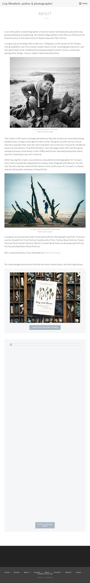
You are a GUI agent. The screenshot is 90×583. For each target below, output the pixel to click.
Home (7, 572)
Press (47, 572)
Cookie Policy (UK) (45, 574)
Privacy (68, 572)
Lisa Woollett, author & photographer (27, 3)
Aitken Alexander (52, 252)
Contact (57, 572)
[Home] (41, 18)
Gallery (37, 572)
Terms (78, 572)
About (26, 572)
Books (17, 572)
